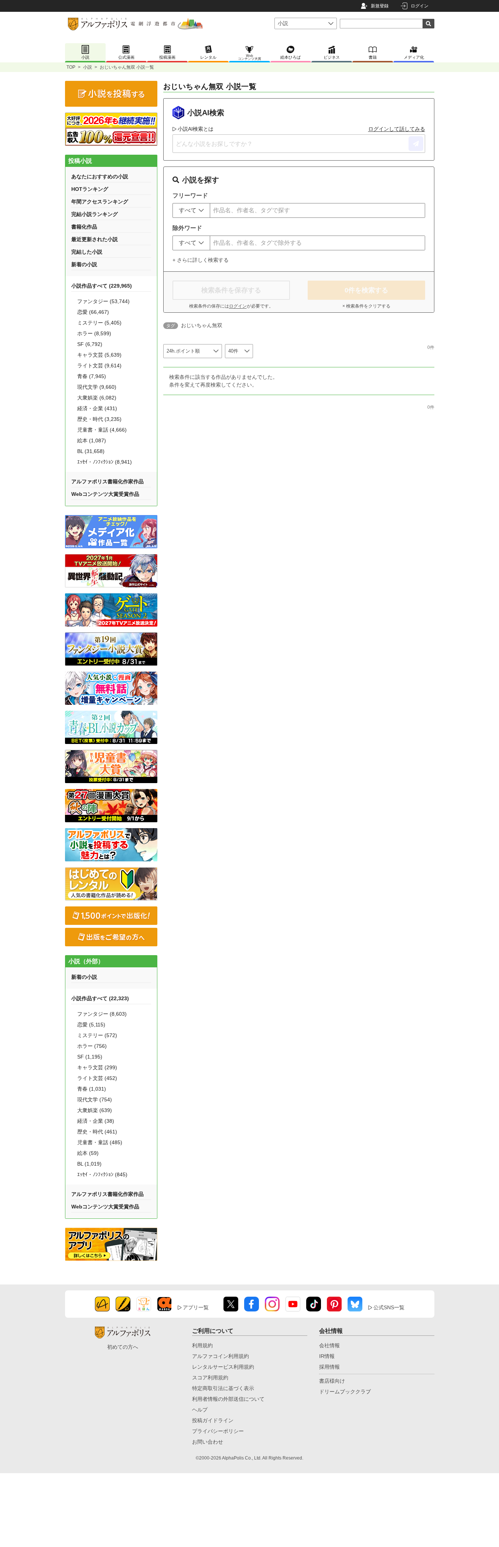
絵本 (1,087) (91, 440)
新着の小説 (84, 264)
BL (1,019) (89, 1164)
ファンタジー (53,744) (103, 301)
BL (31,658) (91, 451)
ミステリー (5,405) (99, 323)
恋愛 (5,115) (91, 1025)
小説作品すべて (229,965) (101, 286)
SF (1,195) (89, 1057)
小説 (87, 67)
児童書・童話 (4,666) (102, 430)
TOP (70, 67)
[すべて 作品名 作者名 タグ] (191, 210)
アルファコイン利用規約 (220, 1356)
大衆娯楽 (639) (94, 1110)
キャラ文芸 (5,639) (99, 355)
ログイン (419, 5)
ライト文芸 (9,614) (99, 365)
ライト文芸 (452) (97, 1078)
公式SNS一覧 (388, 1307)
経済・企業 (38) (95, 1121)
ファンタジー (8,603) (102, 1014)
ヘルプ (200, 1410)
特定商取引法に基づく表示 (223, 1388)
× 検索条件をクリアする (366, 306)
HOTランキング (89, 189)
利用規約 (202, 1345)
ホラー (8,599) (94, 333)
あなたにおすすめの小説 (99, 176)
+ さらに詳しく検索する (200, 260)
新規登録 (380, 5)
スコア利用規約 (210, 1377)
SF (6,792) (89, 344)
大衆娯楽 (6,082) (96, 398)
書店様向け (332, 1381)
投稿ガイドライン (212, 1420)
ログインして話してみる (396, 129)
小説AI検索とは (195, 129)
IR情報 (327, 1356)
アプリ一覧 (196, 1307)
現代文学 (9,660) (96, 387)
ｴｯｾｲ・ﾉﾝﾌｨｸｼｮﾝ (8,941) (104, 462)
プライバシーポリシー (218, 1431)
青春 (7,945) (91, 376)
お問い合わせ (207, 1442)
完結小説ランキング (94, 214)
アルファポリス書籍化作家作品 (107, 481)
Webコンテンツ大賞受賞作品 (105, 494)
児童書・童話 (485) (99, 1142)
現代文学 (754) (94, 1099)
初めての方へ (122, 1347)
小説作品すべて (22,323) (100, 998)
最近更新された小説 (94, 239)
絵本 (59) (88, 1153)
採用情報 (329, 1367)
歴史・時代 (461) (97, 1132)
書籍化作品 (84, 227)
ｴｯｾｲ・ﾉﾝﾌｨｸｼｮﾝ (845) (102, 1174)
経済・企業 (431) (97, 408)
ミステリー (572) (97, 1035)
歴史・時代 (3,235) (99, 419)
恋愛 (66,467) (93, 312)
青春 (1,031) (91, 1089)
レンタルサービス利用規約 (223, 1367)
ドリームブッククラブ (345, 1392)
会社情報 (329, 1345)
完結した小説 (86, 252)
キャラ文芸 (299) (97, 1067)
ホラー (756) (92, 1046)
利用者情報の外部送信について (228, 1399)
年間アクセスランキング (99, 202)
